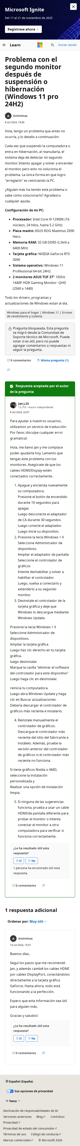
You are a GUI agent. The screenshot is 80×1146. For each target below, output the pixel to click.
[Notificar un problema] (8, 370)
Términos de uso (14, 1134)
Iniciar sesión (67, 45)
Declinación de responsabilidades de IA (30, 1111)
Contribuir (58, 1117)
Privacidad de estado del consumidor (28, 1128)
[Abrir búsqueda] (52, 45)
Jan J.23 (23, 403)
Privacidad (10, 1122)
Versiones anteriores (17, 1117)
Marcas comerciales (17, 1140)
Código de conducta (44, 1134)
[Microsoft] (40, 45)
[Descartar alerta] (73, 6)
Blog (40, 1117)
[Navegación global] (4, 45)
